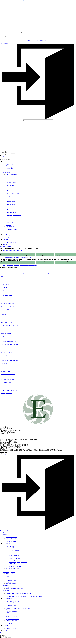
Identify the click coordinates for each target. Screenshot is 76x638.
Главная (4, 161)
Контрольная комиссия (12, 196)
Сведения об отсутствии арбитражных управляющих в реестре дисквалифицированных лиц (25, 596)
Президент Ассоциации (12, 190)
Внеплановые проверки (6, 384)
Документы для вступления (11, 167)
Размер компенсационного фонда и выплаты (16, 209)
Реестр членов (29, 40)
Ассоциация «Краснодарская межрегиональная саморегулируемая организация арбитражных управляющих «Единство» (21, 32)
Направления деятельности (12, 174)
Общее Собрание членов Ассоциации (17, 547)
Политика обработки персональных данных (51, 273)
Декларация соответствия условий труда (9, 360)
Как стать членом (9, 164)
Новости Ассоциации (10, 240)
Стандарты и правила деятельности (13, 223)
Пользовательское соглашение (7, 368)
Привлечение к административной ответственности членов (13, 387)
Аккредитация (6, 234)
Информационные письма (11, 230)
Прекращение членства (11, 169)
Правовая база (4, 363)
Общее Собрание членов (12, 185)
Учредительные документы (6, 352)
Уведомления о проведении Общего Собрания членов (17, 599)
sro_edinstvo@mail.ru (4, 154)
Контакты (5, 244)
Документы (47, 40)
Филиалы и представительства (13, 177)
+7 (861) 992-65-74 (3, 158)
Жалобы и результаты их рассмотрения (9, 390)
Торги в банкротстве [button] (4, 33)
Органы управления (11, 182)
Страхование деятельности (11, 227)
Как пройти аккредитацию (11, 235)
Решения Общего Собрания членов (8, 374)
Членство (5, 162)
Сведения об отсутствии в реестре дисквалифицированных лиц (14, 346)
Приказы (8, 612)
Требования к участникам (11, 165)
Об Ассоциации (6, 172)
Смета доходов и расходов (11, 620)
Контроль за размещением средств (14, 215)
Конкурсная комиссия (11, 201)
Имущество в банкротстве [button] (5, 246)
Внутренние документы (6, 355)
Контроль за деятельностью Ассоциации (31, 273)
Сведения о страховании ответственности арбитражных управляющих (20, 594)
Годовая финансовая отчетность (7, 357)
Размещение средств (11, 212)
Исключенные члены (5, 338)
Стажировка (8, 225)
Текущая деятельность (38, 40)
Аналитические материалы (11, 232)
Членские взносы (9, 168)
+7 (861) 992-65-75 (3, 157)
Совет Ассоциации (11, 187)
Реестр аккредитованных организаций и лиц (15, 237)
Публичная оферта (5, 365)
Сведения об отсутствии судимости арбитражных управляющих (19, 593)
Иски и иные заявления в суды (7, 379)
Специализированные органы (13, 193)
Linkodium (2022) (3, 452)
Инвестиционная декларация (13, 217)
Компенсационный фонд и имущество (15, 206)
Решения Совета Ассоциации (7, 376)
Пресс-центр (5, 239)
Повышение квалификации (11, 226)
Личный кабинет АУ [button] (4, 42)
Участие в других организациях (13, 179)
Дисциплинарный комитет (12, 198)
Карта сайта (18, 273)
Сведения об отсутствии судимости (8, 341)
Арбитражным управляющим (9, 220)
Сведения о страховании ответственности (9, 344)
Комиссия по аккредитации (13, 204)
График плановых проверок (11, 229)
